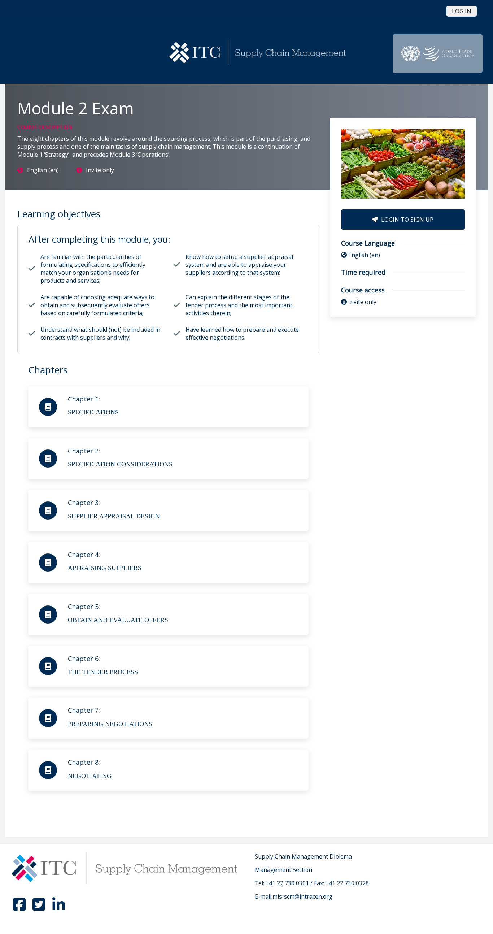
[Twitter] (39, 908)
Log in (461, 11)
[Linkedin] (58, 908)
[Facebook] (20, 908)
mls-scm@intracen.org (302, 896)
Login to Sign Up (406, 219)
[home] (259, 52)
